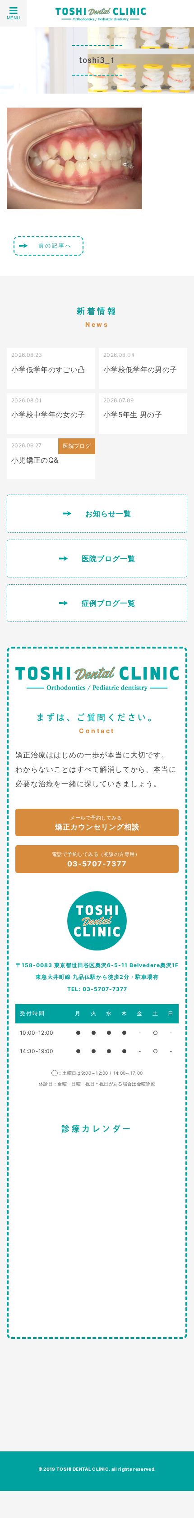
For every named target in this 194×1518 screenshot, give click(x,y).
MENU (13, 17)
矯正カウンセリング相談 (97, 823)
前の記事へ (55, 245)
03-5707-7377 (96, 859)
